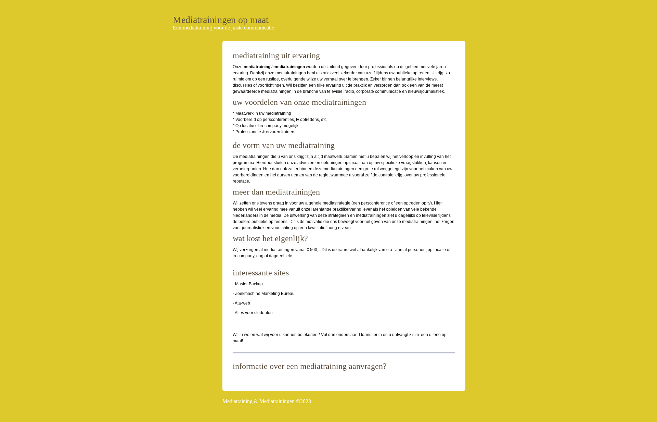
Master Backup (249, 284)
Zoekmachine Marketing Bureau (265, 293)
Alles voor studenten (254, 312)
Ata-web (242, 303)
